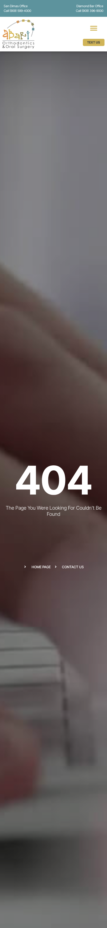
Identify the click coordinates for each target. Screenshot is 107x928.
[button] (94, 28)
